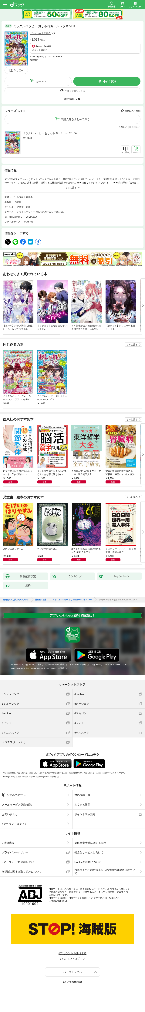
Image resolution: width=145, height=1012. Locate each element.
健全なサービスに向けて (88, 852)
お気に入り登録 (132, 110)
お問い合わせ (10, 814)
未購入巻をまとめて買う (75, 119)
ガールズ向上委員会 (40, 33)
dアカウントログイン (14, 823)
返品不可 (34, 60)
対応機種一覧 (82, 795)
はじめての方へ (16, 795)
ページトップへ (72, 972)
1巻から (123, 127)
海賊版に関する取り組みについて (22, 871)
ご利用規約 (8, 842)
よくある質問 (82, 804)
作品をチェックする (75, 90)
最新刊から (134, 127)
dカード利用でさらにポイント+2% (45, 56)
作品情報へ (70, 99)
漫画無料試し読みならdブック (16, 600)
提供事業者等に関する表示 (90, 842)
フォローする (53, 33)
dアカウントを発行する (72, 953)
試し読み (18, 70)
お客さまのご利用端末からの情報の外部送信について (104, 871)
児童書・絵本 (23, 207)
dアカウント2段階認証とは (18, 861)
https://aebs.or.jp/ (59, 901)
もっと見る (132, 344)
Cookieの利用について (87, 861)
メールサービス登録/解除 (17, 804)
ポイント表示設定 (85, 814)
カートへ (41, 81)
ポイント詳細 (39, 50)
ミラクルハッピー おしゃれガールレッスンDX (50, 133)
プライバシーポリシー (15, 852)
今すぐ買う (109, 81)
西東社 (18, 202)
